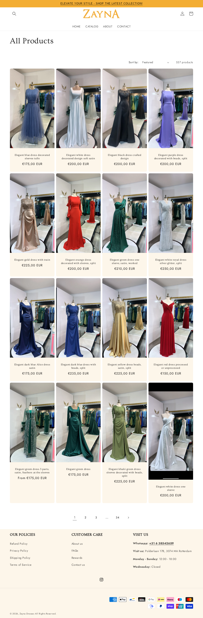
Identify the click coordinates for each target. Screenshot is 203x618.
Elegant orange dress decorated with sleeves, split (78, 261)
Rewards (77, 558)
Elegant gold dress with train (32, 259)
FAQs (75, 551)
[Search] (14, 13)
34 (117, 517)
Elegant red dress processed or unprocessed (171, 366)
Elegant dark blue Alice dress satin (32, 366)
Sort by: (133, 62)
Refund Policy (19, 544)
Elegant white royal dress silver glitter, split (171, 261)
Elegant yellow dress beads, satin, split (125, 366)
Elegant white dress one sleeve (171, 488)
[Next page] (128, 517)
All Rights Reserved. (45, 613)
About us (77, 544)
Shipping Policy (20, 558)
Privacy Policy (19, 551)
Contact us (78, 565)
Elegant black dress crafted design (124, 157)
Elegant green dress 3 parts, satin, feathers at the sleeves (32, 471)
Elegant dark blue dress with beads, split (78, 366)
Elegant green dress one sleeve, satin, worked (124, 261)
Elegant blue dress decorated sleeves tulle (32, 157)
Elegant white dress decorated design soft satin (78, 157)
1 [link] (75, 517)
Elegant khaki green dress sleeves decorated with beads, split (124, 472)
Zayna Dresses (27, 613)
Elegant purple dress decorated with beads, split (170, 157)
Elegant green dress (78, 469)
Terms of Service (21, 565)
